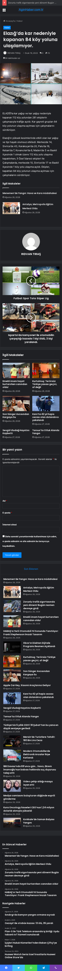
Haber (20, 21)
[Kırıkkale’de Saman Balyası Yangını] (12, 823)
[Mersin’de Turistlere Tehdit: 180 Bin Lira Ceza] (12, 741)
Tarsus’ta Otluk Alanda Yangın (45, 432)
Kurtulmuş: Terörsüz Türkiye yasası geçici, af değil (44, 384)
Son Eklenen (31, 568)
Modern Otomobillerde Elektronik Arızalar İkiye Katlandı (36, 754)
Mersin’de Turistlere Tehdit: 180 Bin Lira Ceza (39, 738)
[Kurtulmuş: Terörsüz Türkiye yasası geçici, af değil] (45, 370)
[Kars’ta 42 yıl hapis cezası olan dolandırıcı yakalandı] (45, 403)
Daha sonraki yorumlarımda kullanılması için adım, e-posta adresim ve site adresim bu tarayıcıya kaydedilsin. (30, 541)
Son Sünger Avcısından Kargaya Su (16, 416)
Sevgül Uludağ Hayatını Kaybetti (16, 432)
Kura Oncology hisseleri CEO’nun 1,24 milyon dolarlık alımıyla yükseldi (28, 809)
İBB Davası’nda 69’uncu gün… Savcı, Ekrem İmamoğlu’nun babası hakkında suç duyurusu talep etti (29, 769)
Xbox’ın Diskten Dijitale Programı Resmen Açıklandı (39, 644)
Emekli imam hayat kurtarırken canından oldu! (15, 384)
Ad (5, 501)
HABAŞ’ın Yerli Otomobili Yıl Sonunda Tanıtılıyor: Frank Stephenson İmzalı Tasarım (31, 632)
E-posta (7, 512)
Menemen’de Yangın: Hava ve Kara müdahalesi (30, 193)
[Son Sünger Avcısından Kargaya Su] (16, 403)
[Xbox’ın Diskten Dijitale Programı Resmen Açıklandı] (12, 647)
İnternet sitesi (10, 524)
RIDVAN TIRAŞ (14, 53)
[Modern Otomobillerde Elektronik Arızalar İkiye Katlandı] (12, 755)
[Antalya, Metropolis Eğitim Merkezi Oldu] (11, 208)
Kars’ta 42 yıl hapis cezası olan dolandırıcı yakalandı (45, 417)
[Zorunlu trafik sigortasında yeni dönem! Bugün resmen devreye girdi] (12, 606)
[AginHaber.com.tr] (31, 9)
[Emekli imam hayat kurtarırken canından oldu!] (16, 370)
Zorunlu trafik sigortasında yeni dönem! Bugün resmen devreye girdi (39, 605)
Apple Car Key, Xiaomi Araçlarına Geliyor (27, 685)
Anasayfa (10, 21)
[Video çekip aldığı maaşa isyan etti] (12, 786)
